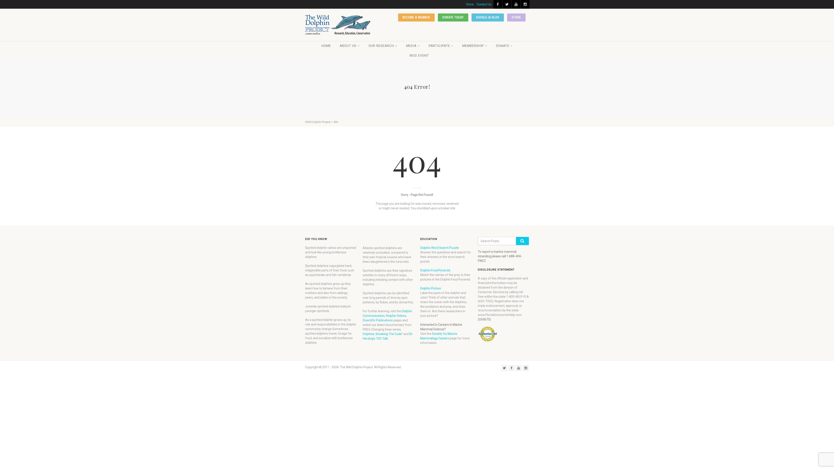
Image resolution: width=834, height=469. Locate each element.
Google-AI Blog (487, 17)
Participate (439, 46)
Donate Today (453, 17)
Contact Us (484, 4)
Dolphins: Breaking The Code (382, 334)
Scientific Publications (378, 320)
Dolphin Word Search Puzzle (439, 247)
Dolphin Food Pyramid (435, 270)
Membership (473, 46)
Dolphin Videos (396, 315)
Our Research (381, 46)
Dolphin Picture (430, 288)
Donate (502, 46)
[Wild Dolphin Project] (338, 25)
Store (470, 4)
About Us (348, 46)
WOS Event (419, 56)
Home (326, 46)
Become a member (416, 17)
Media (411, 46)
